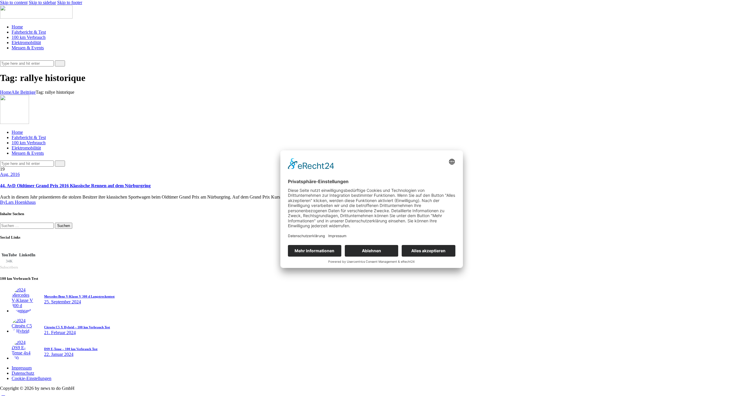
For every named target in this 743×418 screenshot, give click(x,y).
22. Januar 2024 (58, 354)
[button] (3, 57)
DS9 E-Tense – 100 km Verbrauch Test (71, 349)
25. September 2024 (62, 301)
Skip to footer (69, 2)
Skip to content (14, 2)
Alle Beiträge (23, 92)
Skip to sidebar (42, 2)
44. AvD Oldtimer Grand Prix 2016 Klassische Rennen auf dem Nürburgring (75, 185)
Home (5, 92)
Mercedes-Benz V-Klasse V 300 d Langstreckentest (79, 296)
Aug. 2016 (10, 174)
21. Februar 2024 (60, 332)
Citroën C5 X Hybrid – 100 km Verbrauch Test (77, 327)
